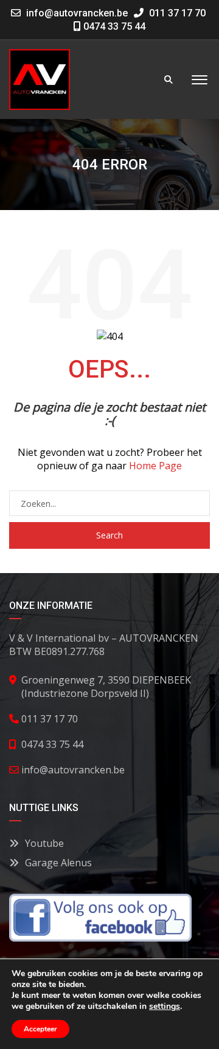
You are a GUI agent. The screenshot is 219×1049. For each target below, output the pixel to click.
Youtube (44, 843)
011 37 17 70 (176, 13)
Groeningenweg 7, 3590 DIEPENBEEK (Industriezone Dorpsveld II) (106, 686)
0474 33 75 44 (113, 26)
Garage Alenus (58, 862)
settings (164, 1006)
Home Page (155, 465)
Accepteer (40, 1029)
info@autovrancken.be (77, 13)
